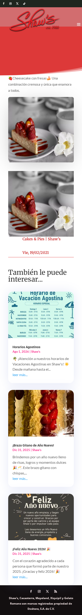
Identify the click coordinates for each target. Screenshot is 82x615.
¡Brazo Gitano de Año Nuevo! (33, 445)
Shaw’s (54, 239)
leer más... (20, 374)
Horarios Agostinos (26, 347)
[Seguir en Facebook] (3, 3)
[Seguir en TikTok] (24, 3)
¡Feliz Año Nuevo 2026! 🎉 (31, 549)
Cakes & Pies (33, 239)
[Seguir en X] (17, 3)
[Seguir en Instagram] (10, 3)
